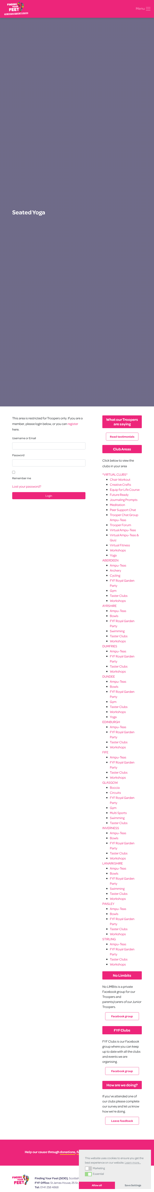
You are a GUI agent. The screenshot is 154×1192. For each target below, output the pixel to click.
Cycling (115, 575)
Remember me (21, 478)
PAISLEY (108, 903)
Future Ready (119, 494)
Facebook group (122, 1016)
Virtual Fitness (120, 545)
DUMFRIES (109, 646)
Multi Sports (118, 812)
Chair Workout (120, 479)
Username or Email (24, 438)
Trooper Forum (120, 525)
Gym (113, 590)
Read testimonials (122, 436)
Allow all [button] (97, 1185)
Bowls (114, 615)
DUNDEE (108, 676)
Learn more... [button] (133, 1162)
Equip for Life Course (125, 489)
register (73, 423)
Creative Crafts (120, 484)
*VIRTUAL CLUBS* (115, 474)
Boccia (115, 787)
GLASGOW (110, 782)
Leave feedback (122, 1121)
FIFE (105, 752)
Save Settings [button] (133, 1185)
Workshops (118, 550)
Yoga (113, 555)
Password (18, 455)
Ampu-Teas (118, 565)
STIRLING (109, 939)
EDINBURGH (111, 722)
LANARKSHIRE (112, 863)
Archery (115, 570)
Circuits (115, 792)
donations (67, 1152)
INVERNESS (110, 828)
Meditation (117, 504)
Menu (140, 8)
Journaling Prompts (123, 499)
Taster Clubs (119, 595)
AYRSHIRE (109, 605)
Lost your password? (26, 486)
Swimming (117, 631)
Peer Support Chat (123, 509)
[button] (88, 1168)
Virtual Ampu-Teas (123, 530)
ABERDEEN (110, 560)
